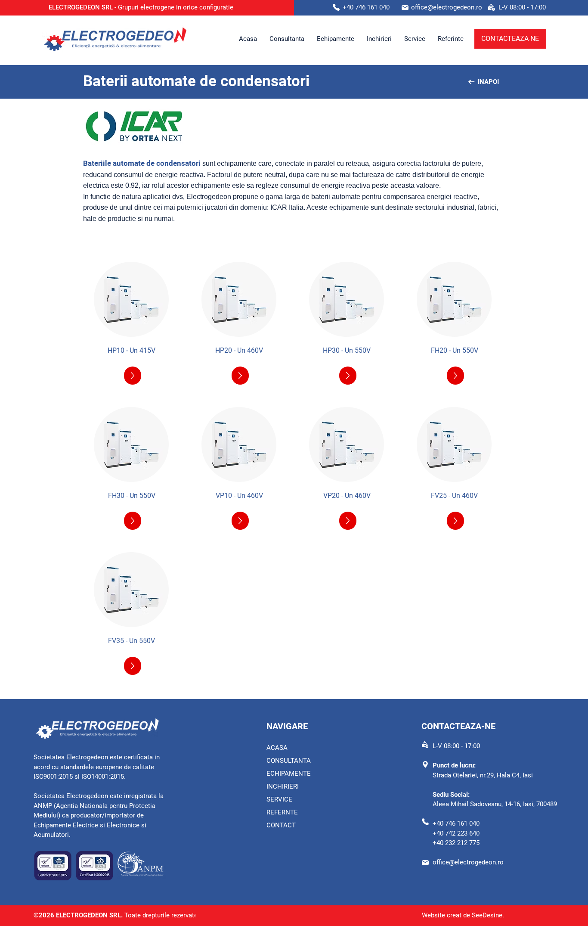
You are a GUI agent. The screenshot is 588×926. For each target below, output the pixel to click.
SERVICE (279, 799)
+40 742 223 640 (456, 833)
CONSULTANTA (288, 760)
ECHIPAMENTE (288, 773)
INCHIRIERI (283, 786)
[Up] (132, 376)
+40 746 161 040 (456, 823)
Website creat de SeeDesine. (463, 915)
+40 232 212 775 (456, 843)
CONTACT (281, 825)
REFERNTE (282, 812)
